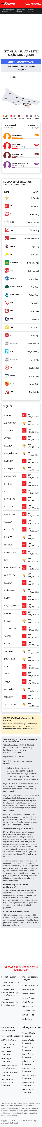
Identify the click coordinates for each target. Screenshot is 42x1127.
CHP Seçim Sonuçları (10, 1036)
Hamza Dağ (27, 1006)
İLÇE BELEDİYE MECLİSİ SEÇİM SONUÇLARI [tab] (21, 68)
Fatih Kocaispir (28, 1015)
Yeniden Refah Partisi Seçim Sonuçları (7, 1082)
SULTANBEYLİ (9, 125)
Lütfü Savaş (27, 1019)
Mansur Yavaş (28, 993)
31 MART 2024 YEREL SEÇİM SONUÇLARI (21, 968)
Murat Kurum (28, 989)
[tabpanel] (21, 124)
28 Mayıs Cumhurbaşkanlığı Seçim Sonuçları (9, 1002)
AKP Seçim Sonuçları (10, 1040)
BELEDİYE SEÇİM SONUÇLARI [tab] (21, 62)
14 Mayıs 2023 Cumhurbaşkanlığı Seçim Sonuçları (9, 992)
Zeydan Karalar (29, 1010)
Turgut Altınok (28, 998)
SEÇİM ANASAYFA (33, 4)
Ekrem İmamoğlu (30, 985)
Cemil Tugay (27, 1002)
